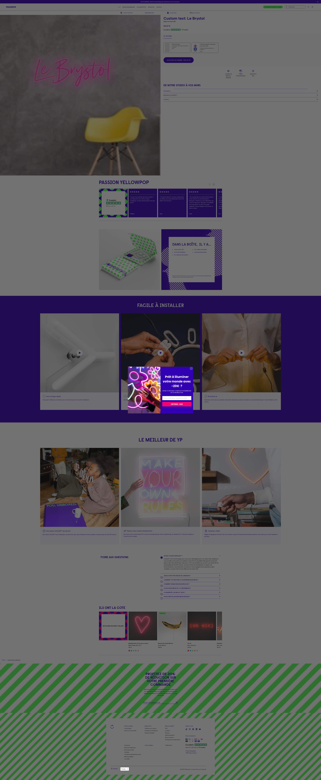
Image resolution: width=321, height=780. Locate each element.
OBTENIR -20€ (177, 404)
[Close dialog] (191, 368)
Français (123, 769)
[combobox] (124, 769)
